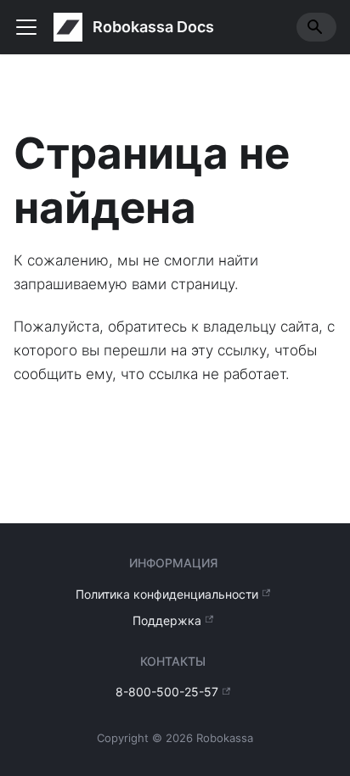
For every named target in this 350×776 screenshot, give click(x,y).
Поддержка (167, 620)
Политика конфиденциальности (167, 594)
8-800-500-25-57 (167, 691)
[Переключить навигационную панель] (26, 27)
